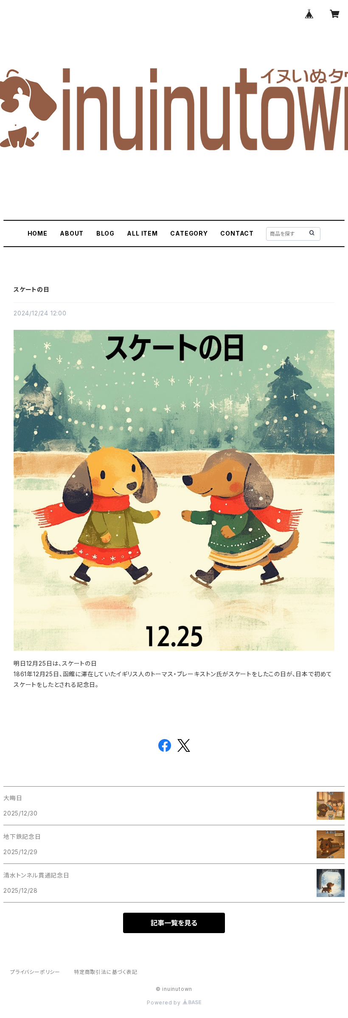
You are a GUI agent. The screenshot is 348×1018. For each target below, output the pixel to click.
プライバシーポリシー (35, 972)
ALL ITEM (142, 233)
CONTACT (237, 233)
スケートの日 (32, 289)
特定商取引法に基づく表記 (106, 972)
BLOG (105, 233)
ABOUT (72, 233)
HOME (38, 233)
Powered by (164, 1002)
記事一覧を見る (174, 923)
